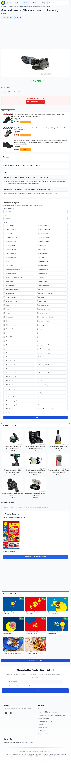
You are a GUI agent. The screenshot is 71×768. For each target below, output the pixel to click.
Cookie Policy (42, 731)
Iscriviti (35, 690)
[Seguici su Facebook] (6, 713)
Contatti (40, 724)
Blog (43, 3)
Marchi (34, 3)
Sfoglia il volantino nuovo (35, 102)
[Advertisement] (35, 34)
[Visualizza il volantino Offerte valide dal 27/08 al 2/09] (35, 534)
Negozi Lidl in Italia (43, 718)
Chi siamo (41, 709)
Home (26, 3)
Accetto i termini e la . (22, 686)
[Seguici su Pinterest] (11, 713)
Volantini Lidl (7, 17)
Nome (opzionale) (8, 208)
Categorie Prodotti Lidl (45, 721)
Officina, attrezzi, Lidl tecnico (17, 92)
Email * (5, 215)
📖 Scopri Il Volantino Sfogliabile (35, 556)
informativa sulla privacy (27, 686)
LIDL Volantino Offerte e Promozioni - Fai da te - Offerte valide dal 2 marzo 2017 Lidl (29, 6)
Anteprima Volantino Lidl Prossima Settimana (51, 715)
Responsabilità (42, 734)
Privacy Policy (42, 727)
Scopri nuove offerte (35, 660)
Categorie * (6, 222)
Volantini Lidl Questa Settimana (47, 712)
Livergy (8, 87)
